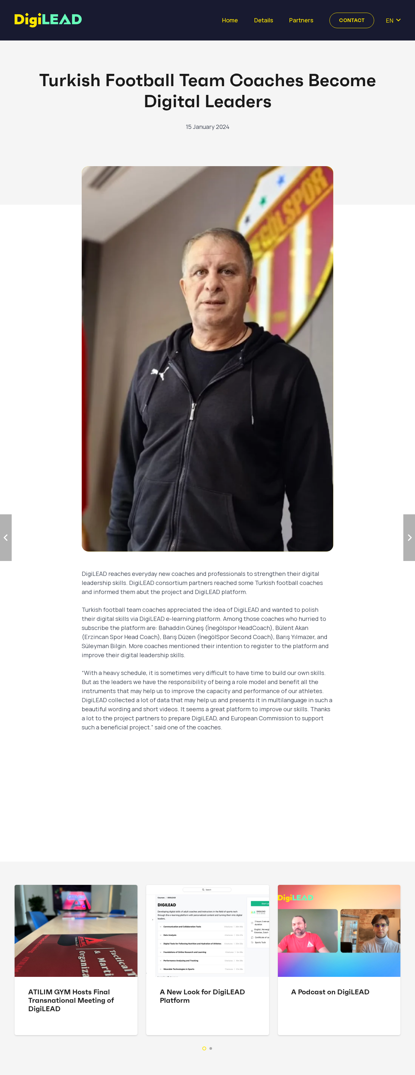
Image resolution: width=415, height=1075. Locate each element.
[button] (204, 1048)
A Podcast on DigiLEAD (330, 992)
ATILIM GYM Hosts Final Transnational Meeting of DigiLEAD (71, 1000)
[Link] (48, 20)
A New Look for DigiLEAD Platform (202, 996)
